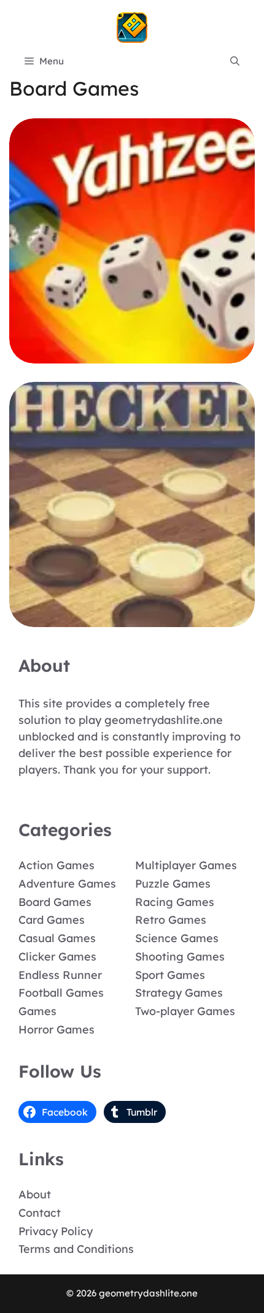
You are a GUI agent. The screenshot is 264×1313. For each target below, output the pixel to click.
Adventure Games (67, 884)
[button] (235, 61)
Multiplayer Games (186, 865)
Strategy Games (179, 993)
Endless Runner (60, 975)
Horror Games (56, 1029)
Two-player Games (185, 1011)
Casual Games (57, 938)
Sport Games (170, 975)
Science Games (177, 938)
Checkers (132, 618)
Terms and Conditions (76, 1249)
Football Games (61, 993)
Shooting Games (180, 957)
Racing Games (174, 902)
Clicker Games (57, 957)
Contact (39, 1213)
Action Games (56, 865)
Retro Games (170, 920)
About (34, 1194)
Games (37, 1011)
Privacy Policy (55, 1231)
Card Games (51, 920)
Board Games (54, 902)
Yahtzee (132, 354)
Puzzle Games (173, 884)
